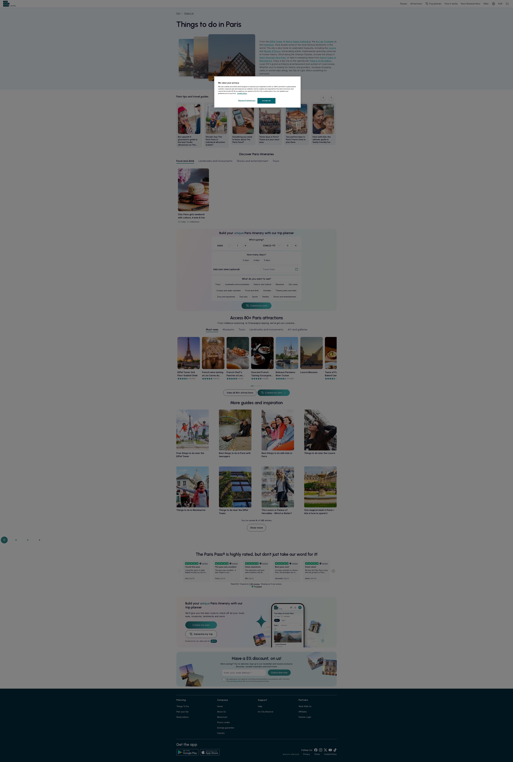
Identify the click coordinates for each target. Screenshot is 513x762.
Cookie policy (242, 93)
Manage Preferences (246, 100)
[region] (257, 92)
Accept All (266, 101)
